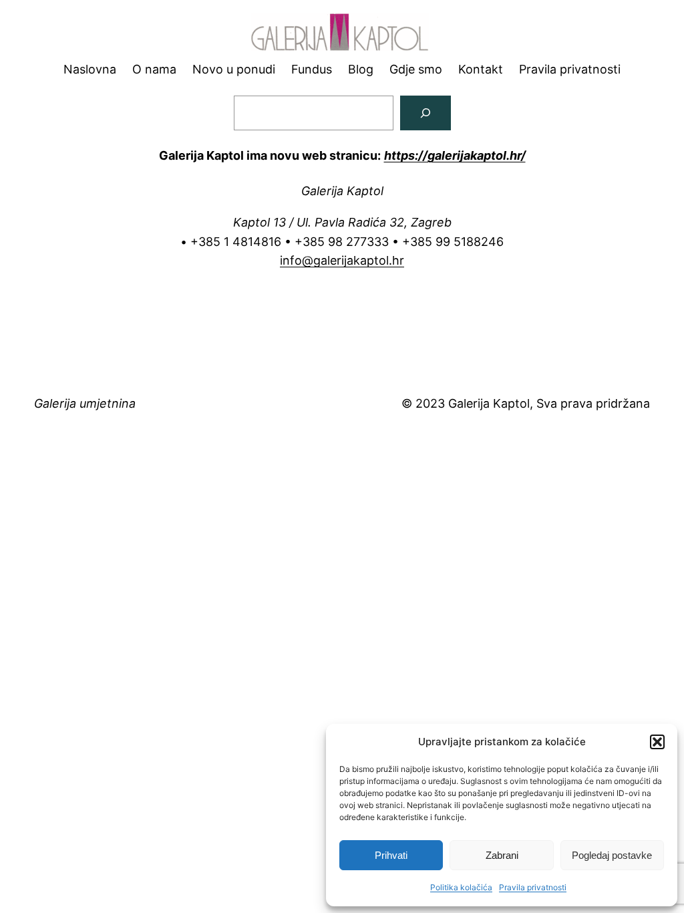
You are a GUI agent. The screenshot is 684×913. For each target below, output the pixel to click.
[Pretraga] (425, 113)
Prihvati (391, 855)
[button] (657, 742)
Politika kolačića (461, 887)
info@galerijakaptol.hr (342, 260)
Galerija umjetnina (85, 403)
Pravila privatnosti (532, 887)
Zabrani (502, 855)
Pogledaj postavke (612, 855)
